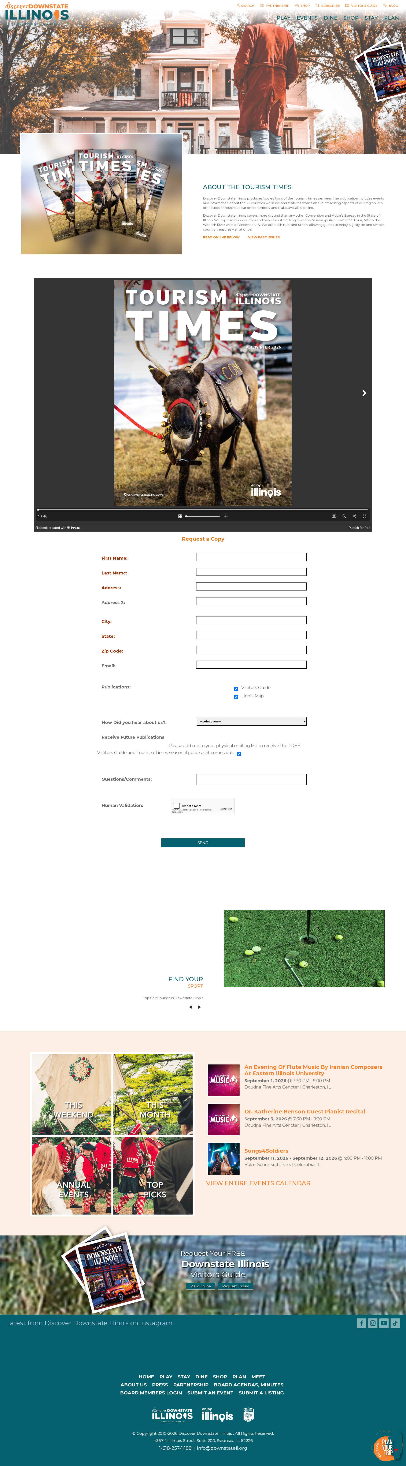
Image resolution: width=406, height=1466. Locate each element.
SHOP (305, 6)
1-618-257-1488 (175, 1448)
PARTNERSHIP (277, 6)
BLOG (393, 6)
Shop (351, 18)
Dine (330, 18)
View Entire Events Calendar (258, 1183)
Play (284, 18)
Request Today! (235, 1286)
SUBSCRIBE (330, 6)
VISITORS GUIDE (363, 6)
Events (307, 18)
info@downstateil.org (222, 1448)
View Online (201, 1286)
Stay (371, 18)
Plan (391, 18)
